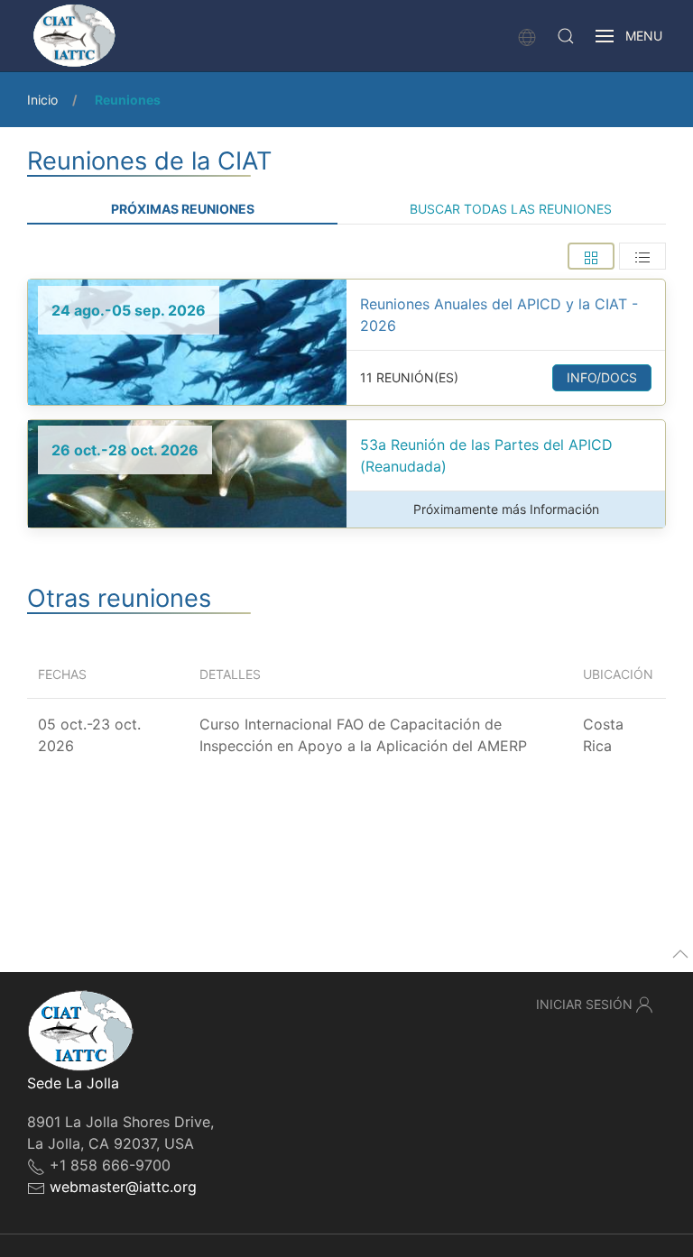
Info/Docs (602, 377)
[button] (566, 36)
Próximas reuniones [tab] (182, 208)
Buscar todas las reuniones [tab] (511, 208)
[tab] (591, 256)
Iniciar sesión (584, 1004)
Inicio (42, 99)
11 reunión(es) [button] (409, 377)
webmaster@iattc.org (123, 1187)
